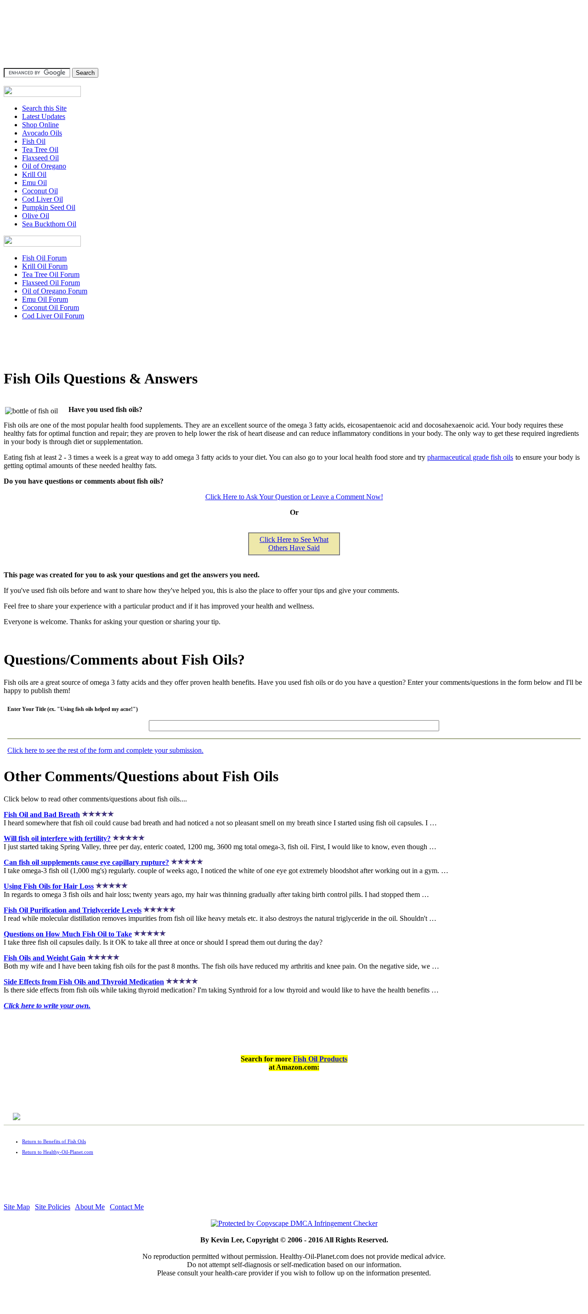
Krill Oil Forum (45, 266)
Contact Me (127, 1207)
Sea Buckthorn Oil (49, 224)
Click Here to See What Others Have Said (294, 544)
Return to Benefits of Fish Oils (54, 1141)
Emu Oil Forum (45, 299)
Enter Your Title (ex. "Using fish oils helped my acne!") (72, 709)
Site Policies (52, 1207)
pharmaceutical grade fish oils (470, 457)
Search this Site (44, 108)
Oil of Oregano (44, 166)
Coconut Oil (40, 191)
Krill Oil (34, 174)
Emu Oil (34, 182)
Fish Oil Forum (44, 258)
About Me (90, 1207)
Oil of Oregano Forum (54, 291)
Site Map (17, 1207)
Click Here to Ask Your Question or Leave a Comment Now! (294, 497)
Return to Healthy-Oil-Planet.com (57, 1152)
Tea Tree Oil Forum (50, 274)
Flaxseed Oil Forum (51, 283)
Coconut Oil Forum (50, 307)
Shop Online (40, 125)
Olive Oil (35, 216)
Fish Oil (33, 141)
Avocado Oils (42, 133)
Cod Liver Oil (42, 199)
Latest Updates (43, 116)
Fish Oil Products (320, 1059)
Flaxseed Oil (40, 158)
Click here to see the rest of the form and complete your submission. (105, 750)
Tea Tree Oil (40, 149)
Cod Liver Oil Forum (53, 316)
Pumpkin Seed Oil (48, 207)
